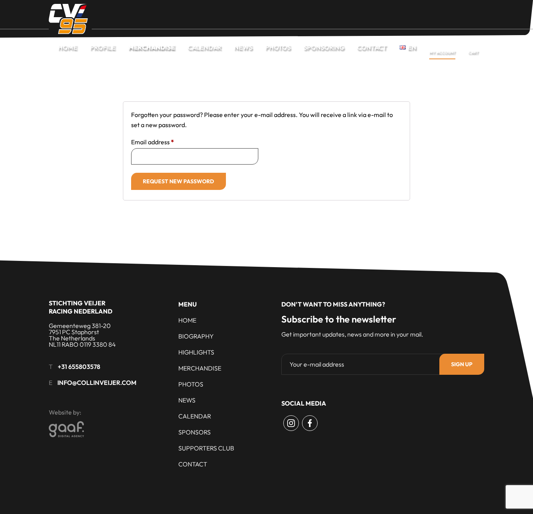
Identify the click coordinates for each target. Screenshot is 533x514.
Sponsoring (324, 47)
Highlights (196, 352)
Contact (372, 47)
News (243, 47)
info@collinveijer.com (97, 382)
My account (442, 52)
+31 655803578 (79, 366)
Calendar (204, 47)
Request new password (178, 181)
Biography (196, 336)
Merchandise (151, 47)
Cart (473, 52)
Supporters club (206, 448)
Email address (152, 142)
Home (67, 47)
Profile (102, 47)
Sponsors (194, 432)
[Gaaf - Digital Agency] (109, 429)
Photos (278, 47)
